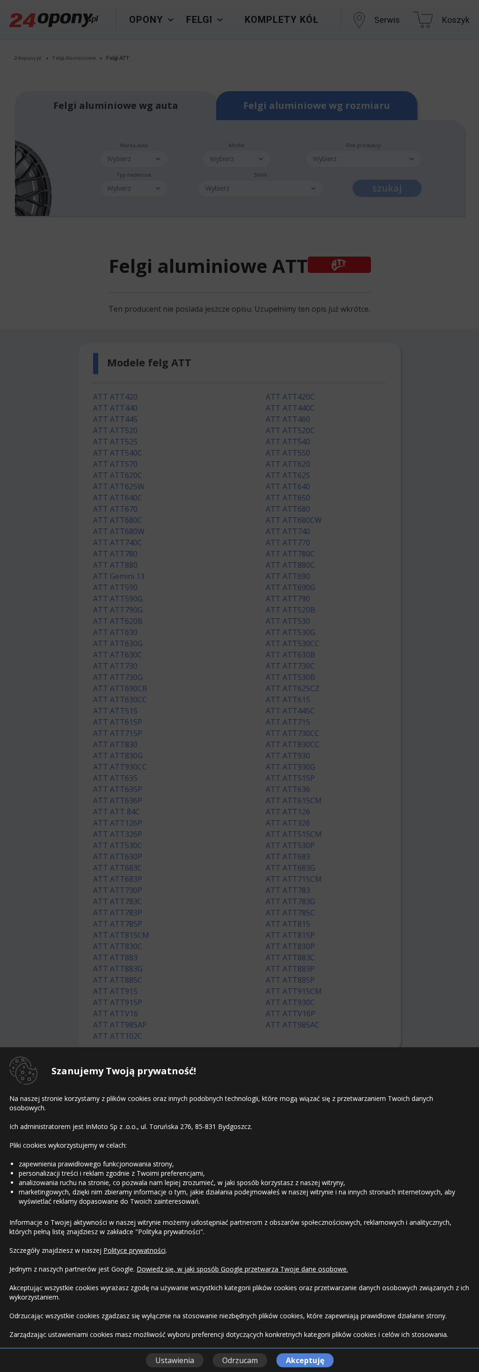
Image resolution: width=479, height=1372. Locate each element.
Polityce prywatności (134, 1250)
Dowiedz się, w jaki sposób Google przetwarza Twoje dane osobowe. (242, 1269)
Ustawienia (174, 1360)
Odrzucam (240, 1360)
